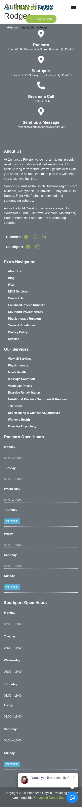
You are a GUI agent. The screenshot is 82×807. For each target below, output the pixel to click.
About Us (14, 271)
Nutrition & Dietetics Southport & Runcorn (37, 399)
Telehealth (15, 406)
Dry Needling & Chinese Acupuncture (34, 412)
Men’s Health (17, 372)
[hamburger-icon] (73, 7)
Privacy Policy (18, 332)
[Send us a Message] (41, 111)
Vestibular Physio (20, 385)
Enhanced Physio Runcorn (26, 305)
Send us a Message (41, 122)
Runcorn (41, 45)
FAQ (11, 284)
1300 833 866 (41, 101)
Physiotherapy (18, 365)
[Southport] (41, 60)
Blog (11, 278)
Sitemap (13, 339)
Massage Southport (21, 379)
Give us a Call (41, 96)
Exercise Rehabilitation (24, 392)
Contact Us (15, 298)
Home (13, 27)
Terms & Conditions (22, 325)
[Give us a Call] (41, 85)
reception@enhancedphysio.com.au (41, 127)
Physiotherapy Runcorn (24, 318)
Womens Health (19, 419)
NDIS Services (18, 291)
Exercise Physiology (22, 426)
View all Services (19, 358)
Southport (41, 71)
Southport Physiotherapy (25, 311)
